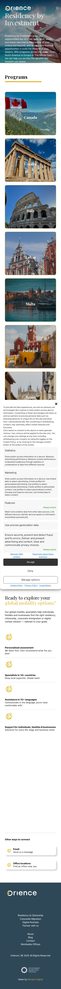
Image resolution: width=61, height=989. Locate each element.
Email (16, 849)
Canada (30, 117)
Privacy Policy (31, 585)
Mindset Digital (35, 979)
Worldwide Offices (30, 944)
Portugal (30, 350)
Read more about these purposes (43, 555)
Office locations (22, 863)
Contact (30, 940)
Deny (30, 571)
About (30, 934)
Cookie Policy (16, 585)
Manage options (30, 579)
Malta (30, 303)
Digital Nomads (30, 922)
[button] (56, 403)
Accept (30, 562)
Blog (30, 937)
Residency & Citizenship (30, 915)
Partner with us (31, 925)
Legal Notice (45, 585)
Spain (30, 397)
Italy (30, 210)
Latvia (30, 257)
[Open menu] (57, 8)
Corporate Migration (30, 918)
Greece (30, 164)
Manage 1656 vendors (16, 555)
